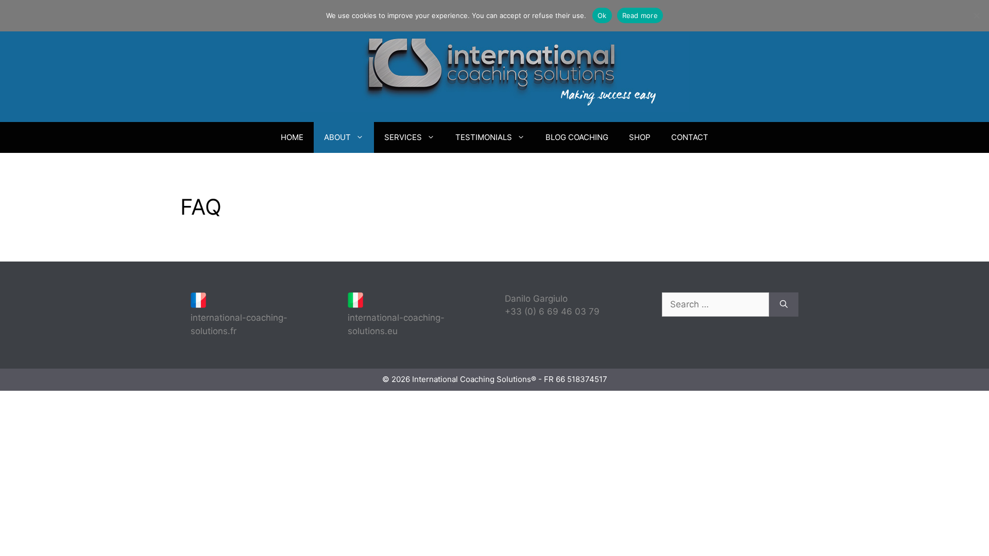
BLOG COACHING (576, 137)
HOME (292, 137)
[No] (976, 15)
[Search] (783, 304)
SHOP (640, 137)
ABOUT (337, 137)
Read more (640, 15)
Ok (602, 15)
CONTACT (689, 137)
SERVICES (403, 137)
